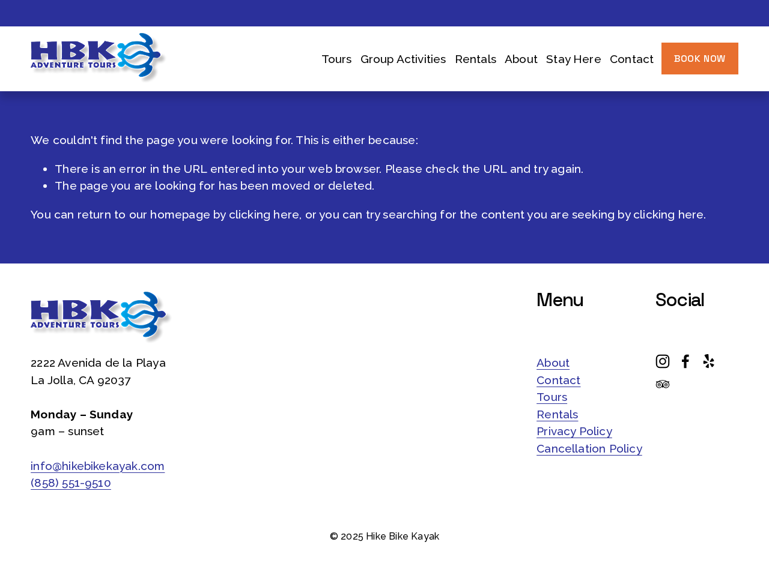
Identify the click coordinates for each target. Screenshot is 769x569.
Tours (551, 396)
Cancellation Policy (589, 448)
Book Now (700, 58)
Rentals (475, 58)
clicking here (264, 214)
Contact (632, 58)
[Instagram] (662, 361)
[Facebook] (685, 361)
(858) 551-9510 (71, 482)
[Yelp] (708, 361)
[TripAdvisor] (662, 384)
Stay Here (573, 58)
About (553, 362)
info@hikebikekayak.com (98, 465)
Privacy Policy (574, 431)
